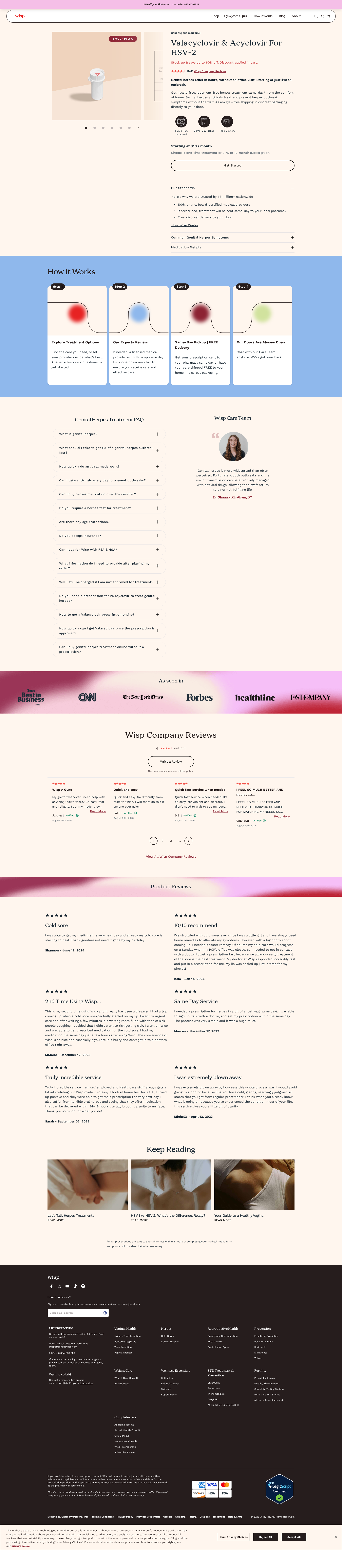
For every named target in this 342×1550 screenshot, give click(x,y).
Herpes (166, 1328)
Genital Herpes (170, 1341)
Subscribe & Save (124, 1452)
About (296, 16)
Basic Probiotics (263, 1341)
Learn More (86, 1383)
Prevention (262, 1328)
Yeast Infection (123, 1347)
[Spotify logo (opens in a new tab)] (83, 1286)
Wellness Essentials (175, 1370)
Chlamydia (214, 1382)
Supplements (169, 1394)
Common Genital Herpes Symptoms (200, 237)
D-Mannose (260, 1352)
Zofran (258, 1358)
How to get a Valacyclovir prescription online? (96, 614)
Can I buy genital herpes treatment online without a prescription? (101, 649)
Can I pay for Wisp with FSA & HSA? (88, 549)
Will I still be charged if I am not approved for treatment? (106, 582)
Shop (215, 16)
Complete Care (125, 1417)
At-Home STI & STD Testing (223, 1405)
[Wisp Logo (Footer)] (53, 1277)
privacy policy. (20, 1545)
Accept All (294, 1537)
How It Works (263, 16)
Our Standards (183, 188)
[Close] (335, 1537)
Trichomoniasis (216, 1393)
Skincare (166, 1389)
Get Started (232, 165)
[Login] (322, 16)
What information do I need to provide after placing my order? (104, 566)
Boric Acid (260, 1347)
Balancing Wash (170, 1383)
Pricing (193, 1516)
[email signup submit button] (106, 1313)
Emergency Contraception (223, 1336)
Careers (167, 1516)
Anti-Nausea (121, 1383)
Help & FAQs (235, 1516)
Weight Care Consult (126, 1378)
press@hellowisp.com (71, 1380)
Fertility (260, 1370)
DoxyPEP (213, 1399)
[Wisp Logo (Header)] (20, 16)
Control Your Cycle (218, 1347)
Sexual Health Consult (127, 1430)
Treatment (219, 1516)
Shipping (180, 1516)
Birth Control (215, 1341)
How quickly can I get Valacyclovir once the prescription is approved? (107, 630)
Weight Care (123, 1370)
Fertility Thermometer (266, 1383)
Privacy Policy (125, 1516)
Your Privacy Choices (234, 1537)
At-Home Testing (124, 1424)
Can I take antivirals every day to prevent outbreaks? (102, 480)
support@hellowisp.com (63, 1346)
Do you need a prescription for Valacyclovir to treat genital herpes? (107, 598)
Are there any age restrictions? (84, 522)
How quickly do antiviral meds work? (89, 466)
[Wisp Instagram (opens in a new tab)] (59, 1286)
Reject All (265, 1537)
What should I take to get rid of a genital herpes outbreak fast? (106, 450)
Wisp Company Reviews (210, 71)
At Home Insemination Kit (269, 1400)
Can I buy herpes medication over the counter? (97, 494)
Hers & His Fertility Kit (267, 1394)
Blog (282, 16)
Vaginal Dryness (123, 1352)
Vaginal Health (125, 1328)
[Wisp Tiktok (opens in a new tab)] (75, 1286)
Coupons (205, 1516)
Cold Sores (167, 1336)
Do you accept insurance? (80, 536)
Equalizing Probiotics (266, 1336)
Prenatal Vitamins (264, 1378)
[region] (171, 1537)
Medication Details (186, 247)
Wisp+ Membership (125, 1446)
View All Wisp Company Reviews (171, 856)
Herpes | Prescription (185, 33)
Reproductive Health (223, 1328)
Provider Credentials (148, 1516)
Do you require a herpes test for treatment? (95, 508)
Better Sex (167, 1378)
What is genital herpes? (78, 434)
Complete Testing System (269, 1389)
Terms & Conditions (103, 1516)
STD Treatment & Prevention (221, 1373)
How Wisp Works (184, 225)
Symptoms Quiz (235, 16)
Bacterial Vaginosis (125, 1341)
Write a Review (171, 761)
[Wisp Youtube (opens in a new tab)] (67, 1286)
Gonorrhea (214, 1388)
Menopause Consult (125, 1441)
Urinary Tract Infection (127, 1336)
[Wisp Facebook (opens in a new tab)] (51, 1286)
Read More (98, 811)
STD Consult (121, 1435)
